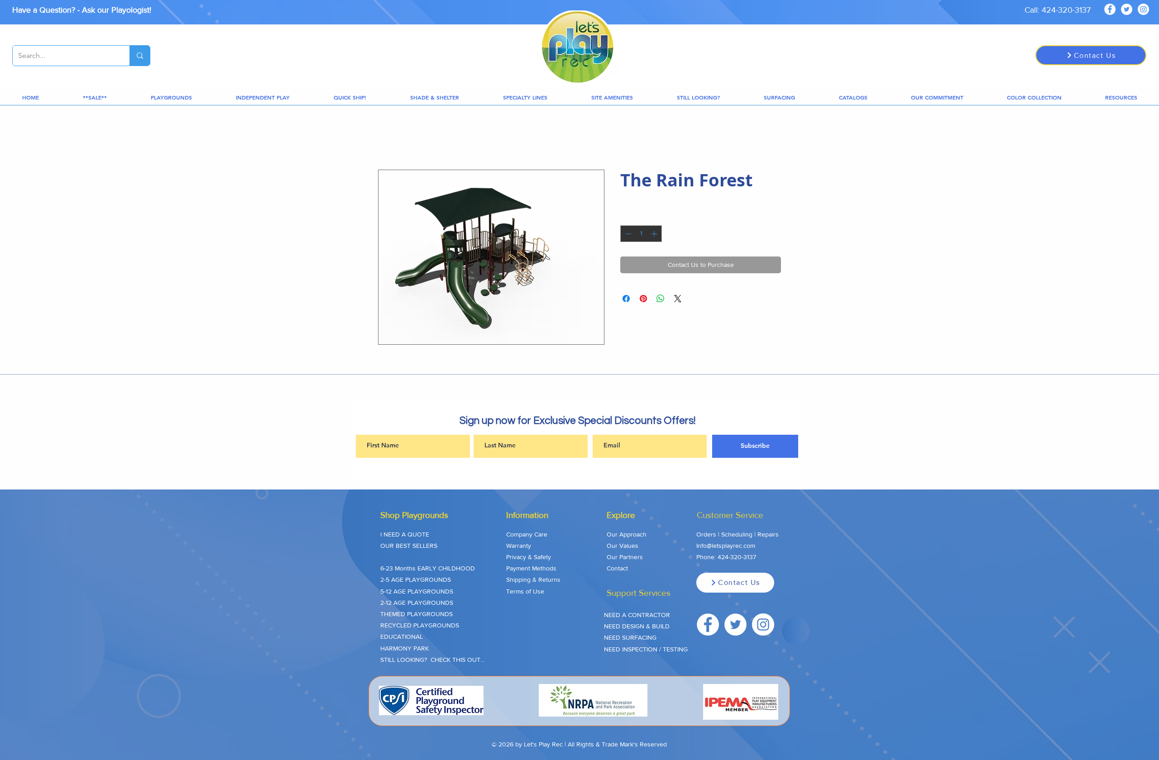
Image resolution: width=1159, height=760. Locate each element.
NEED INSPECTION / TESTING (646, 649)
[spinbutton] (641, 234)
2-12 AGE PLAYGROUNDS (416, 602)
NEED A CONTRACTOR (637, 614)
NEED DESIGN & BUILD (637, 626)
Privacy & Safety (528, 556)
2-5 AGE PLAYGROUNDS (415, 579)
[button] (95, 97)
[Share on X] (677, 298)
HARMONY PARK (404, 648)
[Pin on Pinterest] (643, 298)
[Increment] (655, 234)
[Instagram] (1143, 9)
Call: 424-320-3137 (1058, 9)
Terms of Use (525, 591)
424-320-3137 (737, 556)
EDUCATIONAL (401, 636)
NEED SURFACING (630, 637)
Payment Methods (531, 568)
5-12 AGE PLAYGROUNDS (416, 591)
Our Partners (625, 556)
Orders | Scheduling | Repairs (737, 534)
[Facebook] (1110, 9)
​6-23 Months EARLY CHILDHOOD (427, 568)
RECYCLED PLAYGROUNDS (419, 625)
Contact (617, 568)
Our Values (622, 545)
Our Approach (627, 534)
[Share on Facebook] (626, 298)
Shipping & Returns (533, 579)
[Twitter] (1126, 9)
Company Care (526, 534)
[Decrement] (627, 234)
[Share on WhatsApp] (660, 298)
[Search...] (139, 56)
